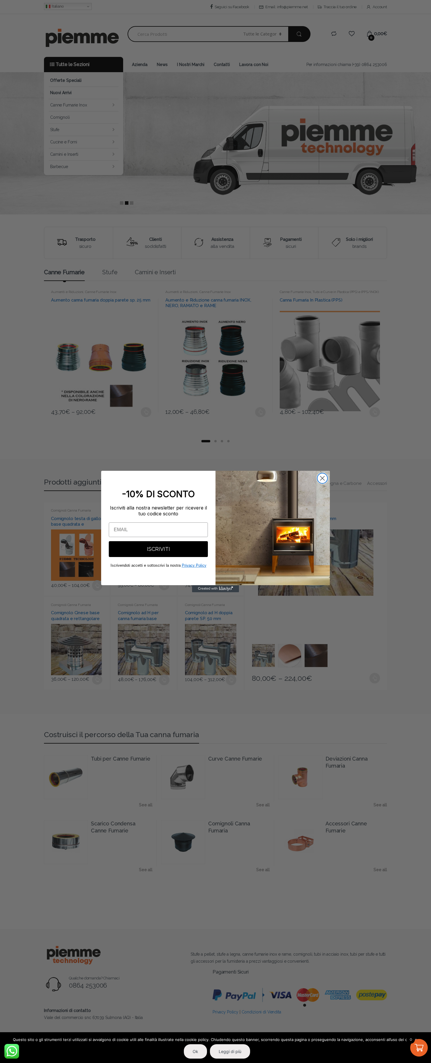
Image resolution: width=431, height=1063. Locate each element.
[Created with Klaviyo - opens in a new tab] (215, 588)
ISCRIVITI (158, 549)
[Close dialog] (322, 478)
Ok (195, 1051)
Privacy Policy (194, 565)
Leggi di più (230, 1051)
